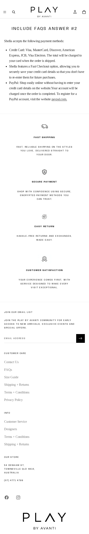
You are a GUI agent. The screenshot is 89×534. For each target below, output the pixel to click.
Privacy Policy (13, 400)
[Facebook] (6, 497)
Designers (10, 429)
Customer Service (15, 421)
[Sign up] (80, 338)
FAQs (8, 369)
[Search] (13, 12)
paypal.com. (59, 99)
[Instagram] (18, 497)
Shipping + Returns (16, 384)
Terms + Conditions (16, 392)
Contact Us (11, 362)
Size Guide (11, 377)
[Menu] (5, 12)
